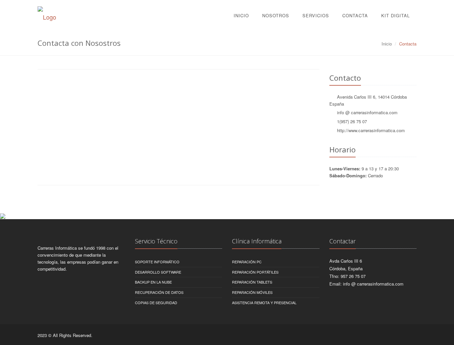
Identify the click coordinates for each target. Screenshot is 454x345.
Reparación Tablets (252, 282)
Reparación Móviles (252, 292)
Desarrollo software (158, 272)
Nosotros (275, 15)
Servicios (315, 15)
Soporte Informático (157, 261)
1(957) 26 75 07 (352, 121)
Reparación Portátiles (255, 272)
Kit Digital (395, 15)
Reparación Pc (247, 261)
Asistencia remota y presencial (264, 302)
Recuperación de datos (159, 292)
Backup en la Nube (153, 282)
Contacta (355, 15)
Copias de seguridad (156, 302)
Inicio (241, 15)
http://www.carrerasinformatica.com (371, 130)
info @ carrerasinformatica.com (367, 112)
